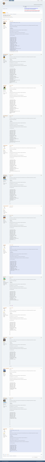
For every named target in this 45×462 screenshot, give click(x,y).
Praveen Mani (6, 54)
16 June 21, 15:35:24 (11, 54)
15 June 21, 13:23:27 (11, 215)
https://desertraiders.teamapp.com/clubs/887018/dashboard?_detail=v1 (32, 11)
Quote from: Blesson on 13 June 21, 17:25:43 (14, 430)
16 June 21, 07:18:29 (11, 145)
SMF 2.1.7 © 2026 (3, 461)
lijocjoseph (5, 428)
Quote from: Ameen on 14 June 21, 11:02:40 (14, 246)
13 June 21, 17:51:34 (11, 368)
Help (36, 461)
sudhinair (5, 307)
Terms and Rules (39, 461)
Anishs (5, 215)
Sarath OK (5, 337)
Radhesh (5, 85)
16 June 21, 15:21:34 (11, 85)
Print (41, 454)
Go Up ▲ (42, 461)
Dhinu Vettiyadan (6, 368)
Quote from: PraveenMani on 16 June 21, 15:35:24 (15, 22)
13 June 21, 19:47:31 (11, 337)
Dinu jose (5, 175)
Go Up (3, 454)
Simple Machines (7, 461)
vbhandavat (5, 145)
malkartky (5, 21)
